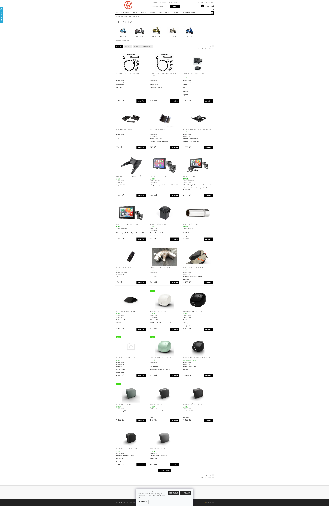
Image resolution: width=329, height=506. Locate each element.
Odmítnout (173, 493)
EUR (213, 9)
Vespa (135, 12)
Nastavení (143, 502)
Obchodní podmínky (189, 12)
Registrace (211, 2)
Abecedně (119, 46)
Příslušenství (164, 12)
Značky (175, 12)
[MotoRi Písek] (128, 5)
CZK (210, 9)
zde (139, 497)
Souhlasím (186, 493)
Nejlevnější (128, 46)
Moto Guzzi (125, 12)
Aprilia (143, 12)
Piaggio (152, 12)
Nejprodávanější (147, 46)
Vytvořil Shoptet (210, 502)
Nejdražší (137, 46)
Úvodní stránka (117, 12)
